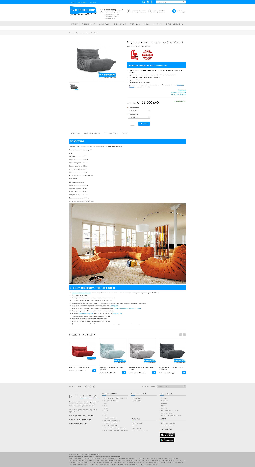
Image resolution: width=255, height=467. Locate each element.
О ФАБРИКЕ (157, 24)
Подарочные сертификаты (140, 431)
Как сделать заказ (137, 423)
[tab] (75, 133)
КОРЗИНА (180, 10)
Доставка (164, 403)
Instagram (115, 313)
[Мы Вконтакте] (143, 1)
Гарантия (164, 408)
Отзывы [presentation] (125, 133)
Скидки (134, 426)
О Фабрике (164, 398)
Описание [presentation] (75, 133)
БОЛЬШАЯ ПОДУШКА (110, 418)
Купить (145, 123)
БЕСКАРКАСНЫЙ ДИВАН (111, 425)
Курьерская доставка (138, 10)
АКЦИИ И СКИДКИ (158, 10)
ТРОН (105, 405)
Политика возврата (167, 413)
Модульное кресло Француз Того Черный (171, 368)
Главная (71, 33)
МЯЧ (105, 403)
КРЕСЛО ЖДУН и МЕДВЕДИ (112, 420)
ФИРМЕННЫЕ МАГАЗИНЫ (174, 24)
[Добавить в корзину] (94, 372)
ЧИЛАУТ (106, 410)
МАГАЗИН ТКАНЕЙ (138, 393)
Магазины (164, 400)
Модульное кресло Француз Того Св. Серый (112, 368)
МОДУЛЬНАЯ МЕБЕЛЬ (110, 423)
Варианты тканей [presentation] (92, 133)
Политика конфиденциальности (171, 415)
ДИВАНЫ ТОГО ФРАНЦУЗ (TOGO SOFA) (116, 398)
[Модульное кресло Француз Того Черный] (172, 351)
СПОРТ (106, 408)
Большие (74, 293)
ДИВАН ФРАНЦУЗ (120, 24)
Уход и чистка (136, 428)
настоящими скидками (86, 313)
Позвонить (182, 90)
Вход (72, 2)
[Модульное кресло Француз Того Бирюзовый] (82, 351)
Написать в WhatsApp (178, 92)
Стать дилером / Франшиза (169, 410)
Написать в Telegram (178, 94)
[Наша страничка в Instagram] (147, 1)
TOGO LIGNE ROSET (88, 24)
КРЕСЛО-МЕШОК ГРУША (111, 400)
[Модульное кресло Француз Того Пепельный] (142, 351)
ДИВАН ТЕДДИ (104, 24)
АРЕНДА (146, 24)
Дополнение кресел (167, 426)
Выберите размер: (133, 108)
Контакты (93, 2)
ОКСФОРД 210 (136, 398)
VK (121, 313)
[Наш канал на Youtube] (151, 1)
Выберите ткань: (132, 114)
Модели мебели (109, 393)
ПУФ (105, 415)
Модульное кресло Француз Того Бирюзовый (81, 368)
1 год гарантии (114, 305)
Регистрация (82, 2)
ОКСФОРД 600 (136, 400)
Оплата (163, 405)
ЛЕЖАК (106, 413)
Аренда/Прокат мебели (168, 423)
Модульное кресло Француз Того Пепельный (141, 368)
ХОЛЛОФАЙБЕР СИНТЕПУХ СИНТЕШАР (116, 430)
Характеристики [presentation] (111, 133)
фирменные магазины (84, 293)
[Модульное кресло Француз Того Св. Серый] (112, 351)
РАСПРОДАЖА (135, 24)
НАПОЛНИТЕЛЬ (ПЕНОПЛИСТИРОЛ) (115, 428)
